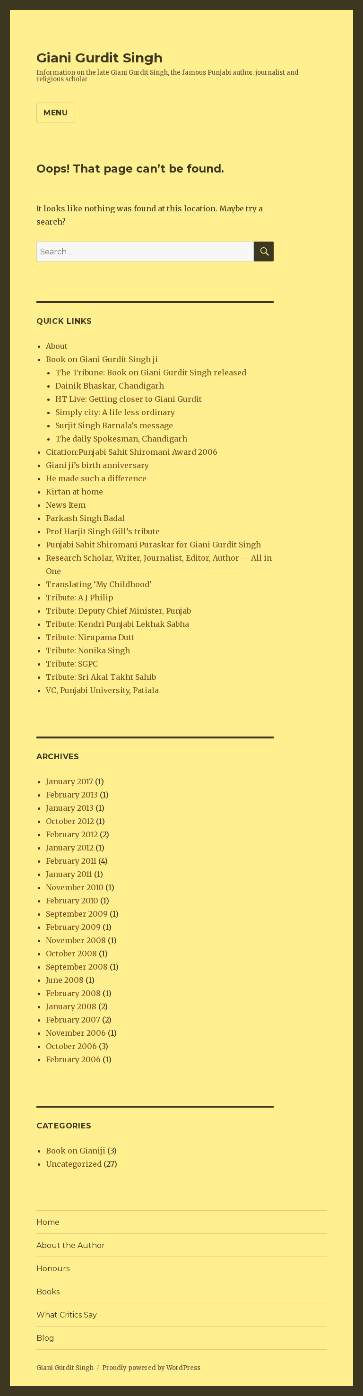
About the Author (70, 1245)
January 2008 (71, 1006)
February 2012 (72, 834)
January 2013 (70, 808)
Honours (52, 1268)
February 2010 (72, 900)
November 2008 (76, 940)
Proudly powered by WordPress (151, 1368)
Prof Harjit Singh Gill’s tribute (103, 531)
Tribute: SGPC (72, 663)
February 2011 (71, 861)
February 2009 (73, 927)
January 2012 (70, 847)
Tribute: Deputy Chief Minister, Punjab (118, 611)
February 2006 (73, 1059)
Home (48, 1222)
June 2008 (65, 980)
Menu (55, 112)
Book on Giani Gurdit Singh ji (102, 359)
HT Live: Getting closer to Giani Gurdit (128, 399)
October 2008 (71, 953)
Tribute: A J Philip (79, 597)
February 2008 (73, 993)
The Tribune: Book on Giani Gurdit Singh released (150, 372)
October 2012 (70, 821)
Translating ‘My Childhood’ (99, 584)
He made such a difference (96, 478)
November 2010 (75, 887)
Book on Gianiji (75, 1150)
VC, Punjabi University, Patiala (102, 690)
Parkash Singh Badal (85, 518)
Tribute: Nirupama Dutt (90, 637)
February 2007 (73, 1019)
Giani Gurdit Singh (99, 58)
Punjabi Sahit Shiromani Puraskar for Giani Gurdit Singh (153, 544)
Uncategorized (74, 1164)
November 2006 (76, 1033)
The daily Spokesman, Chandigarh (121, 438)
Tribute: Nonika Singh (88, 650)
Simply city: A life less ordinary (115, 412)
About (57, 346)
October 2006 (71, 1046)
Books (48, 1291)
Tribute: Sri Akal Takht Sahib (101, 677)
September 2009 (77, 914)
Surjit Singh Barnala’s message (114, 425)
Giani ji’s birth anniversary (97, 465)
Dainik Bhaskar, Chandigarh (109, 385)
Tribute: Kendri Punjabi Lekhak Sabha (117, 624)
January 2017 (69, 781)
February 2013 (72, 794)
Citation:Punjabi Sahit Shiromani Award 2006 (131, 452)
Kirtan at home (74, 491)
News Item (66, 505)
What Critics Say (66, 1314)
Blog (45, 1338)
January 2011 (69, 874)
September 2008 (77, 966)
